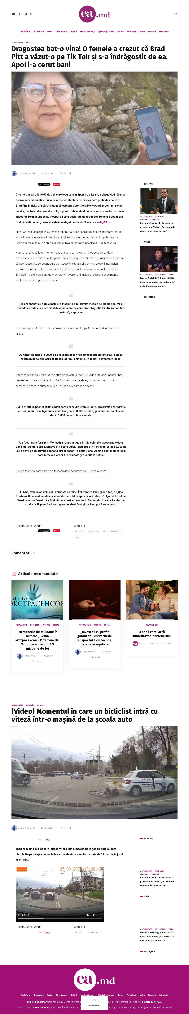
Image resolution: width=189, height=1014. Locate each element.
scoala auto (93, 932)
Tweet (40, 839)
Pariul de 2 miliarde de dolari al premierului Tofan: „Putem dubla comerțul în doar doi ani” (157, 227)
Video (142, 31)
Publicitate (25, 31)
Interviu (144, 220)
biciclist (79, 932)
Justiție (46, 625)
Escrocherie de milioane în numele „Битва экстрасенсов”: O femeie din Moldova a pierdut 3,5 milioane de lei (37, 640)
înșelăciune (93, 531)
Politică (155, 220)
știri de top (160, 275)
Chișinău (30, 705)
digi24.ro (105, 222)
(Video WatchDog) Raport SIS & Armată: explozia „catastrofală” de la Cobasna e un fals (157, 282)
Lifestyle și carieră (106, 31)
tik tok (78, 537)
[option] (37, 629)
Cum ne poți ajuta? (37, 1002)
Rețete (121, 31)
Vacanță (152, 31)
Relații (74, 31)
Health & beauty (87, 31)
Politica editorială (152, 1002)
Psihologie (131, 31)
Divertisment (61, 31)
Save (54, 670)
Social (49, 31)
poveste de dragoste (113, 531)
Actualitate (39, 31)
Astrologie (164, 31)
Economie (159, 217)
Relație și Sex (152, 625)
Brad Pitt (79, 531)
